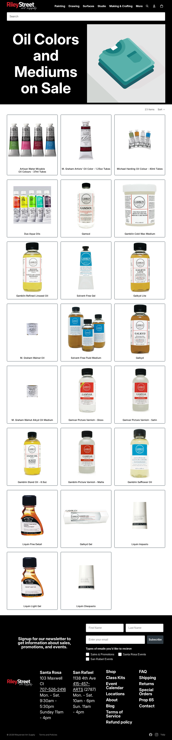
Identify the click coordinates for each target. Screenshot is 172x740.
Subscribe (155, 639)
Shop (111, 671)
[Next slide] (52, 140)
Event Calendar (114, 685)
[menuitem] (139, 6)
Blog (110, 705)
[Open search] (147, 6)
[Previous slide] (12, 140)
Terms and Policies (48, 734)
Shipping (147, 677)
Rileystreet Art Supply (24, 734)
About (112, 699)
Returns (146, 683)
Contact (147, 705)
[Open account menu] (154, 6)
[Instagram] (157, 735)
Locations (115, 693)
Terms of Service (114, 714)
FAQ (143, 671)
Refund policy (119, 722)
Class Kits (115, 677)
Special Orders (146, 691)
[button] (161, 109)
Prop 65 (146, 699)
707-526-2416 (53, 689)
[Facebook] (151, 735)
